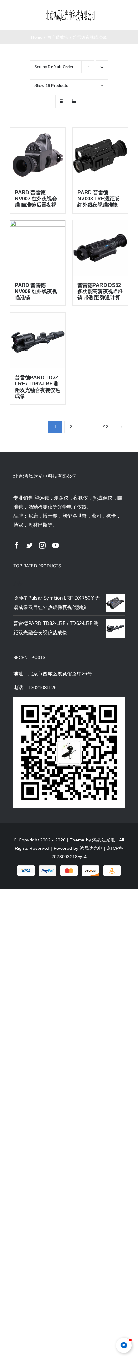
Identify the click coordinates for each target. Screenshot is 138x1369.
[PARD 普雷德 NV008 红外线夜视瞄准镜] (37, 248)
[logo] (70, 11)
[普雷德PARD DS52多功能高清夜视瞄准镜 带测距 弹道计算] (100, 248)
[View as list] (74, 101)
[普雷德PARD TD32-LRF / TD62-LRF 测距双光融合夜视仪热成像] (37, 340)
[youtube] (55, 545)
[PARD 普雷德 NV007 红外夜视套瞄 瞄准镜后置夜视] (37, 155)
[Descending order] (102, 66)
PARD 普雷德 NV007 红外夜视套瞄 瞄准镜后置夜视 (36, 198)
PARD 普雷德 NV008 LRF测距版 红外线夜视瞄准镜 (98, 198)
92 (105, 427)
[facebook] (16, 545)
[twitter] (29, 545)
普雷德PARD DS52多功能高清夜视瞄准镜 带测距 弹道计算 (100, 291)
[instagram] (42, 545)
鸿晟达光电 (103, 839)
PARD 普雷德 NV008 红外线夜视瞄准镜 (36, 291)
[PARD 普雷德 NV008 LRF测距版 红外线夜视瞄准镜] (100, 155)
